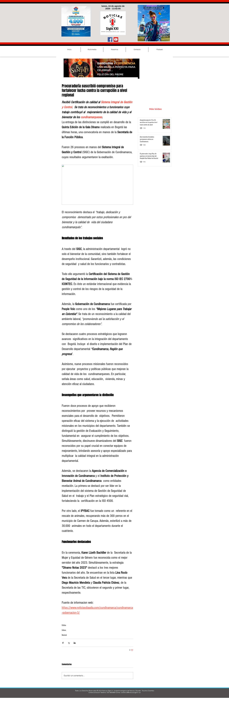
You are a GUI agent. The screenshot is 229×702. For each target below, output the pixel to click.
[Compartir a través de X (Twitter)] (69, 643)
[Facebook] (110, 39)
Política (64, 625)
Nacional (64, 635)
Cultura (64, 630)
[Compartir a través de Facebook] (63, 643)
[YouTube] (116, 39)
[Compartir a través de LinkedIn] (74, 643)
